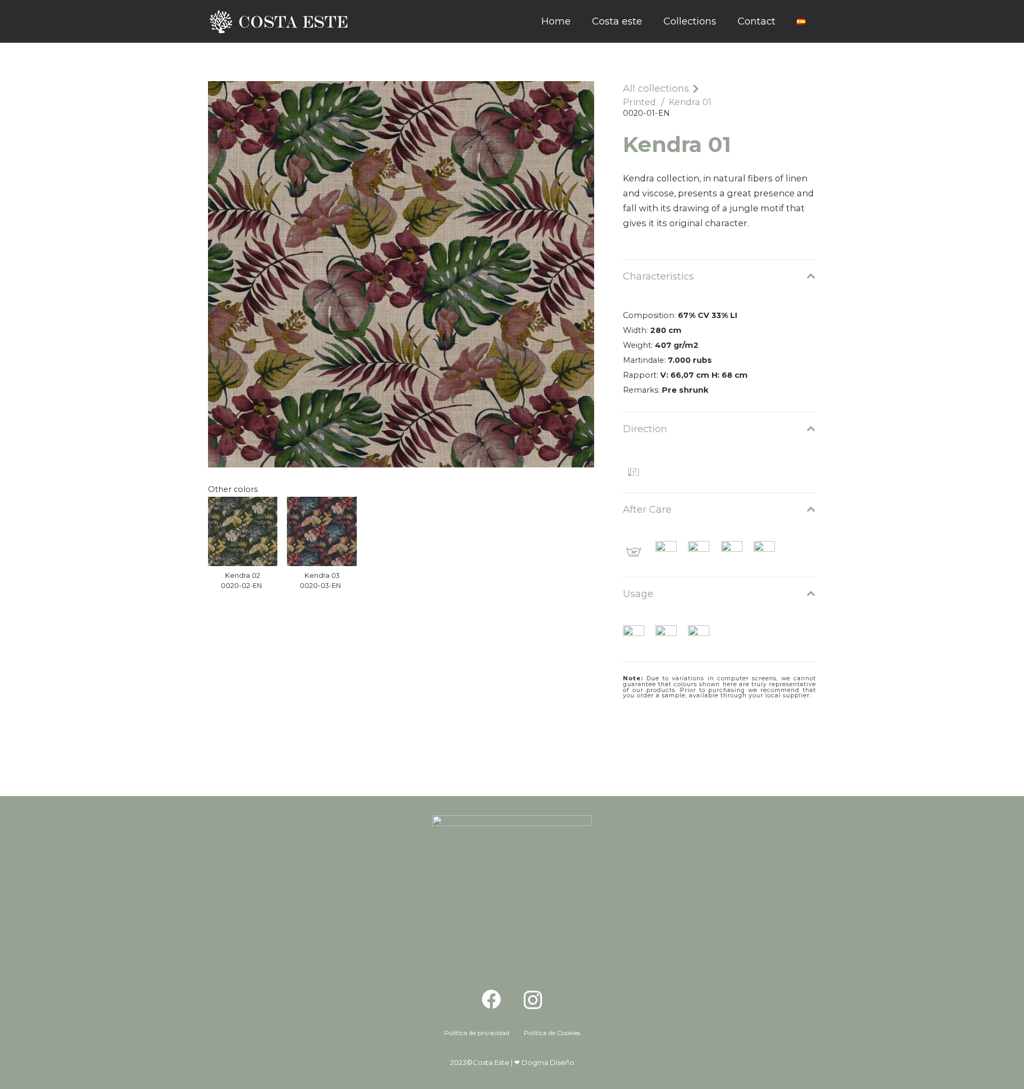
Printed (639, 102)
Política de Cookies (552, 1033)
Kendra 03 (322, 575)
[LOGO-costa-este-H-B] (281, 21)
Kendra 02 (242, 575)
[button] (725, 21)
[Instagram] (533, 1000)
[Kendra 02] (242, 531)
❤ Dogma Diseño (544, 1062)
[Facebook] (491, 999)
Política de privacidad (476, 1033)
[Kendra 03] (321, 531)
